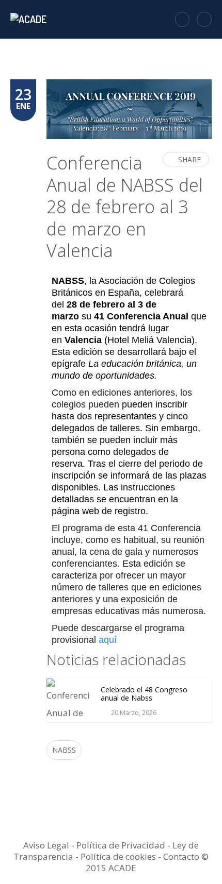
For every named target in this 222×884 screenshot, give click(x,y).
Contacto (181, 856)
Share (189, 159)
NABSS (64, 750)
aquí (108, 640)
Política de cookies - (122, 856)
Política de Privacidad (120, 845)
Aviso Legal (46, 845)
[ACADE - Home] (29, 19)
